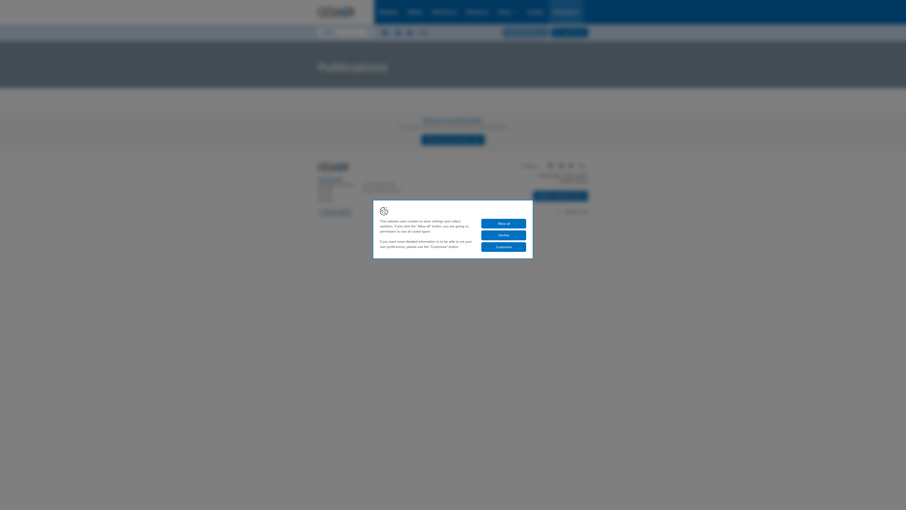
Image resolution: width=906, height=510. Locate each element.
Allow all (504, 223)
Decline (503, 235)
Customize (504, 247)
